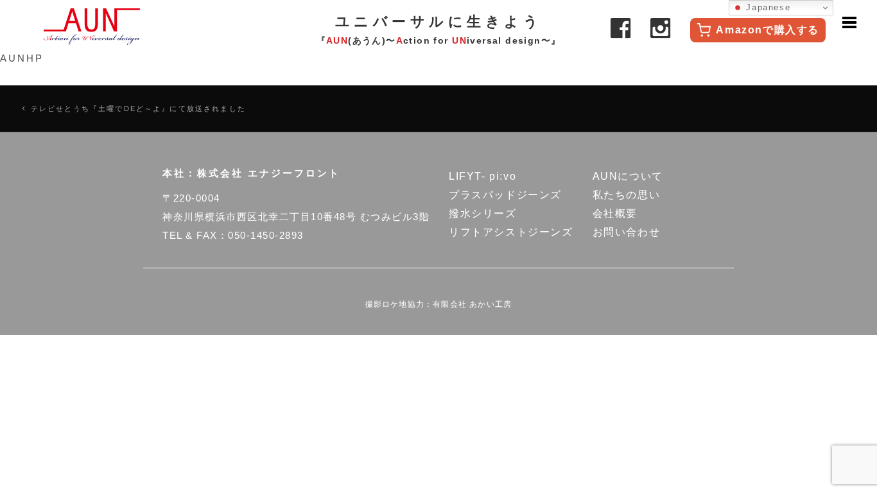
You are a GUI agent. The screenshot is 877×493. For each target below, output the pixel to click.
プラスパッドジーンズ (505, 194)
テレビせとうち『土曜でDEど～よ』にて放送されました (138, 108)
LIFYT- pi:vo (482, 176)
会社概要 (615, 213)
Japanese (766, 7)
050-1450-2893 (266, 235)
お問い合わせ (627, 232)
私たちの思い (627, 194)
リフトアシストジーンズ (511, 232)
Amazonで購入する (767, 29)
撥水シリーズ (483, 213)
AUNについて (628, 176)
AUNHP (22, 58)
